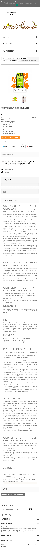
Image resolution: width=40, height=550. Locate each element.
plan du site (10, 15)
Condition (4, 114)
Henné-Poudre (11, 58)
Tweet (5, 146)
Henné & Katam (21, 58)
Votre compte (5, 12)
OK (17, 5)
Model (3, 112)
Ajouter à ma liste (12, 192)
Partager (13, 146)
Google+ (21, 146)
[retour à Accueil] (3, 58)
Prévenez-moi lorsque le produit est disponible (13, 144)
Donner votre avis (7, 154)
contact (3, 15)
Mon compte (6, 535)
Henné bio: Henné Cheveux (9, 60)
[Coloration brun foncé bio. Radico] (15, 99)
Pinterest (30, 146)
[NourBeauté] (20, 25)
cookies (6, 1)
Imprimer (6, 172)
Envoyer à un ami (9, 169)
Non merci (21, 5)
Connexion (13, 12)
